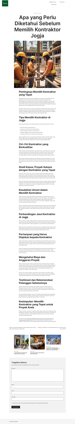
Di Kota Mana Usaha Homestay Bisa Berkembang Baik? (37, 353)
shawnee (39, 13)
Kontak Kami (62, 2)
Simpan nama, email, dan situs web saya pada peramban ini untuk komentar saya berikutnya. (30, 403)
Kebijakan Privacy (52, 2)
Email (12, 390)
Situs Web (13, 396)
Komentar (13, 368)
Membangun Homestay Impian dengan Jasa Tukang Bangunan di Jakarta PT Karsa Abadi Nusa (53, 348)
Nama (12, 384)
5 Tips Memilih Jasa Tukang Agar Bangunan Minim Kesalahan (20, 353)
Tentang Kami (53, 4)
